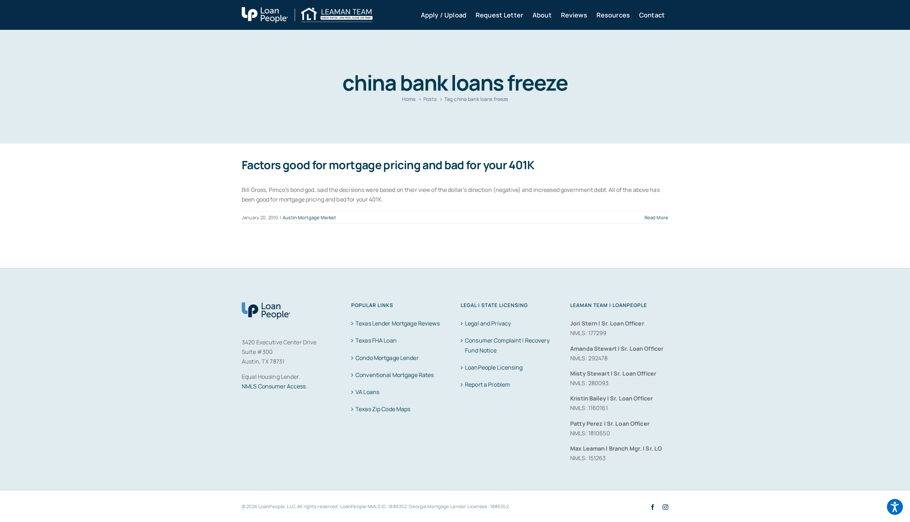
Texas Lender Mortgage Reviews (397, 323)
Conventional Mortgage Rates (394, 375)
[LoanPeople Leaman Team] (307, 12)
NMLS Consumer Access (274, 386)
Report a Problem (487, 384)
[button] (895, 507)
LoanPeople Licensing (494, 367)
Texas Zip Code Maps (382, 409)
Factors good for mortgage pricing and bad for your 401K (388, 165)
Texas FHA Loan (376, 340)
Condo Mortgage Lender (387, 358)
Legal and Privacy (488, 323)
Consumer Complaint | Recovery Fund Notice (507, 345)
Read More (656, 217)
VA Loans (367, 392)
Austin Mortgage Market (309, 217)
